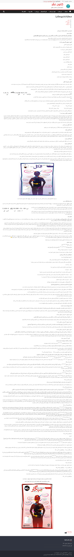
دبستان (66, 11)
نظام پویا (30, 11)
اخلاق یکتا (24, 11)
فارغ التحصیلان (44, 11)
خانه (69, 20)
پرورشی (37, 11)
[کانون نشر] (70, 11)
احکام (68, 23)
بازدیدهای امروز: (68, 543)
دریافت (66, 532)
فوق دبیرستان (52, 11)
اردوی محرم (52, 1)
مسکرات (68, 24)
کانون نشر (57, 4)
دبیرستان (60, 11)
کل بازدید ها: (69, 546)
